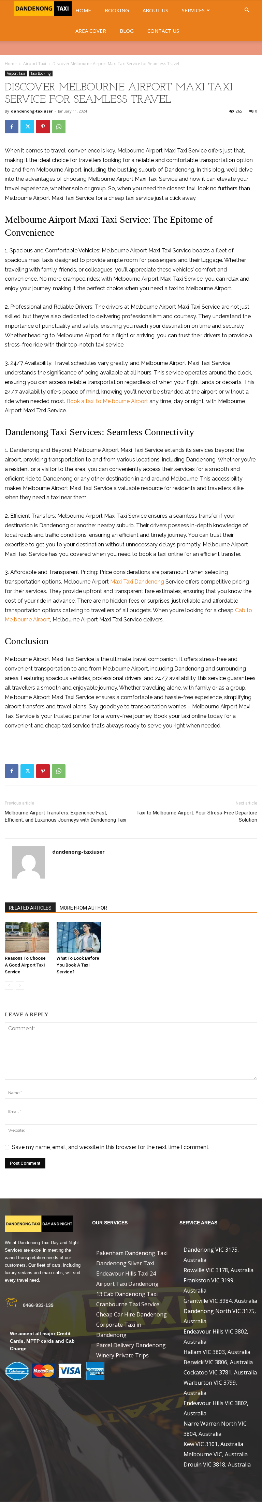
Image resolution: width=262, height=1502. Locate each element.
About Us (155, 10)
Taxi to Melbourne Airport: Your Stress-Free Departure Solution (196, 816)
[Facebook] (11, 126)
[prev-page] (9, 985)
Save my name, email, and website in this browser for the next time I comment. (110, 1147)
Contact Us (163, 30)
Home (83, 10)
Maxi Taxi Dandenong (137, 581)
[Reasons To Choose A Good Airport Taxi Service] (27, 937)
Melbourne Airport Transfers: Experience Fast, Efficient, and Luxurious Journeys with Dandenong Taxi (65, 816)
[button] (247, 10)
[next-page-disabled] (20, 985)
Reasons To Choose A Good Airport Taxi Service (25, 965)
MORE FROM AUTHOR (83, 908)
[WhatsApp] (59, 126)
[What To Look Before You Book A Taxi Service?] (79, 937)
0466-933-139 (38, 1305)
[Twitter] (27, 126)
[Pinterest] (43, 126)
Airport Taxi (34, 64)
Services (193, 10)
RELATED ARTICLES (30, 908)
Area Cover (90, 30)
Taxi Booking (40, 73)
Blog (127, 30)
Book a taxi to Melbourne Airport (107, 401)
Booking (117, 10)
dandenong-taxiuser (32, 111)
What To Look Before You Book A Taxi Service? (78, 965)
